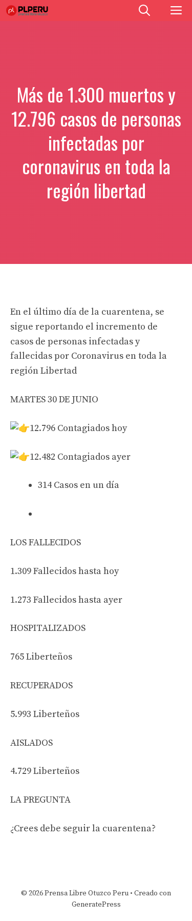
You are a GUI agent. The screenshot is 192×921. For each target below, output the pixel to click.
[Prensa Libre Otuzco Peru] (28, 10)
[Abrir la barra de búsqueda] (144, 10)
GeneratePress (96, 904)
